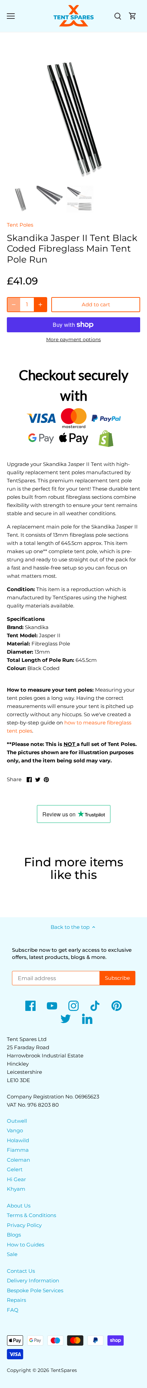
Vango (15, 1130)
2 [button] (73, 176)
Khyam (16, 1189)
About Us (18, 1205)
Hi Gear (16, 1179)
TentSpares (64, 1370)
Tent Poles (20, 225)
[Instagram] (73, 1006)
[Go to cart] (133, 15)
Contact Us (21, 1271)
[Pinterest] (116, 1006)
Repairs (16, 1300)
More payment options (73, 339)
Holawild (18, 1140)
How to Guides (25, 1244)
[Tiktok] (95, 1006)
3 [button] (80, 176)
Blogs (14, 1234)
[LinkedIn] (87, 1019)
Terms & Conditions (31, 1215)
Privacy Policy (24, 1225)
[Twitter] (66, 1019)
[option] (73, 116)
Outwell (17, 1121)
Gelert (15, 1169)
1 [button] (66, 176)
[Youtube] (52, 1006)
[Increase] (40, 304)
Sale (12, 1254)
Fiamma (18, 1150)
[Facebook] (30, 1006)
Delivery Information (33, 1280)
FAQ (12, 1310)
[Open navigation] (11, 16)
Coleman (18, 1160)
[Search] (117, 15)
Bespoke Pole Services (35, 1290)
